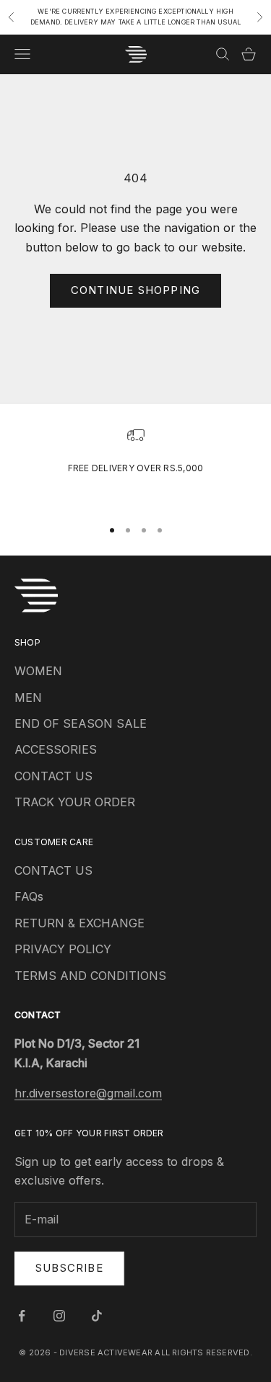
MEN (28, 697)
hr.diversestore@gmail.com (88, 1093)
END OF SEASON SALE (80, 723)
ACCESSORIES (55, 749)
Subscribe (69, 1268)
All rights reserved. (203, 1352)
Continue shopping (135, 290)
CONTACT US (53, 776)
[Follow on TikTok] (97, 1316)
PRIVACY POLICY (62, 949)
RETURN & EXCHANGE (79, 923)
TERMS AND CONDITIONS (90, 975)
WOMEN (38, 671)
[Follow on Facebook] (21, 1316)
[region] (135, 465)
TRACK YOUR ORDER (74, 802)
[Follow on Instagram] (59, 1316)
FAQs (28, 896)
